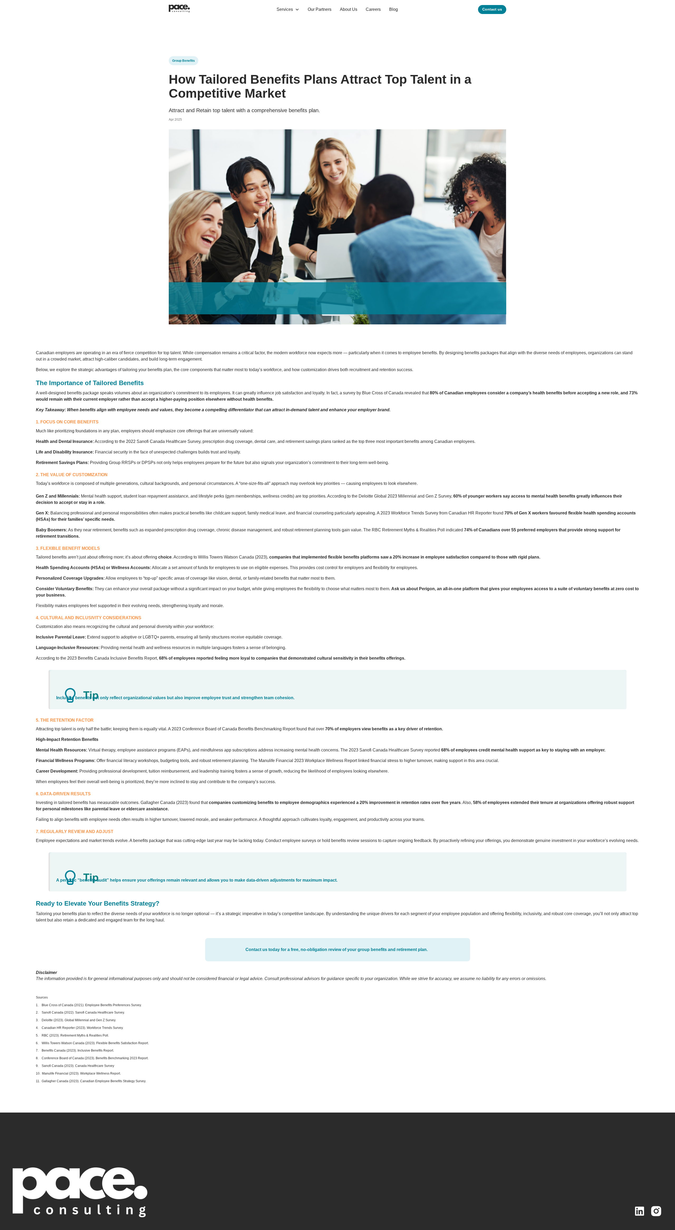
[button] (287, 9)
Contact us (492, 9)
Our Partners (319, 9)
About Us (348, 9)
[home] (179, 9)
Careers (373, 9)
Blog (393, 9)
